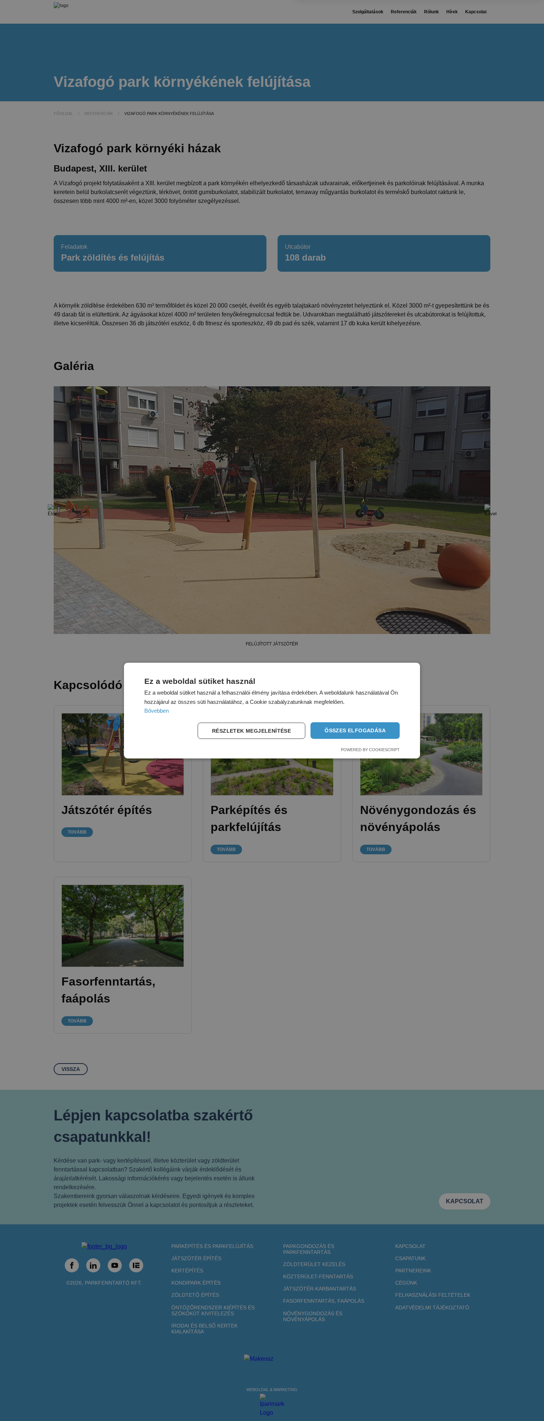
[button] (253, 730)
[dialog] (272, 710)
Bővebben (156, 711)
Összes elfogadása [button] (355, 730)
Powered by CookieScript (370, 749)
